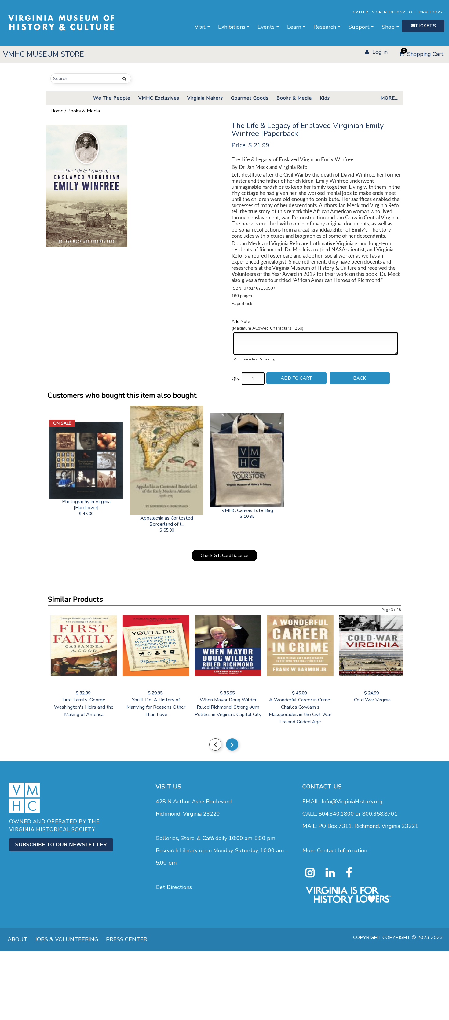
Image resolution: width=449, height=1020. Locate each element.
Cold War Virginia (152, 699)
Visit (200, 27)
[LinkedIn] (330, 872)
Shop (388, 27)
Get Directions (174, 887)
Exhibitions (231, 27)
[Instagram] (310, 872)
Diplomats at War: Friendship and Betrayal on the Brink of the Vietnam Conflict (296, 707)
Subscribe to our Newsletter (61, 844)
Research (324, 27)
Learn (294, 27)
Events (266, 27)
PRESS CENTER (126, 939)
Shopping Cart (423, 53)
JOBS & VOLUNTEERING (66, 939)
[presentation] (215, 744)
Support (359, 27)
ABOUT (17, 939)
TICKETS (425, 26)
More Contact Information (334, 850)
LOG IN (380, 52)
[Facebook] (349, 872)
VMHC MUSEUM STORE (43, 54)
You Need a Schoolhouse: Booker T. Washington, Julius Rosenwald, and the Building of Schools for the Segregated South (368, 714)
